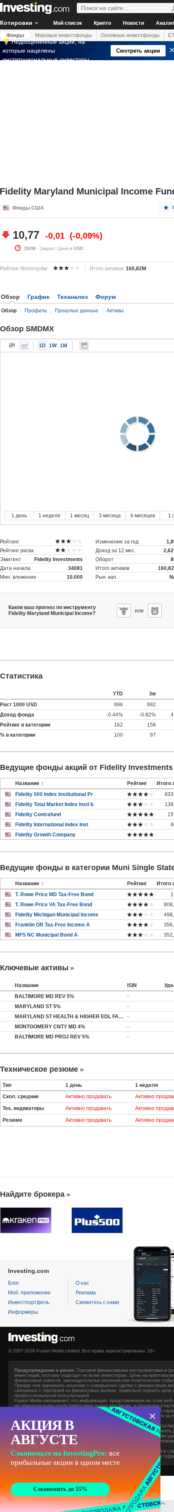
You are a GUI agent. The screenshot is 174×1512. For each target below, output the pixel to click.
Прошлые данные (76, 311)
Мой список (67, 23)
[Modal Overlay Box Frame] (80, 1459)
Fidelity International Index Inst (51, 825)
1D (42, 346)
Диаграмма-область (24, 345)
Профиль (35, 311)
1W (53, 346)
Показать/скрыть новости (84, 345)
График (38, 296)
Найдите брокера (32, 1194)
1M (63, 346)
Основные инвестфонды (130, 35)
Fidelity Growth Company (45, 835)
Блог (13, 1283)
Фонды (15, 35)
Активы (115, 311)
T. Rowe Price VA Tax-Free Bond (53, 905)
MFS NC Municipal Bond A (46, 935)
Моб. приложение (29, 1293)
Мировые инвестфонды (63, 35)
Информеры (23, 1312)
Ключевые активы (34, 968)
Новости (133, 23)
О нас (82, 1283)
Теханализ (72, 296)
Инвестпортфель (28, 1302)
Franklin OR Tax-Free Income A (52, 925)
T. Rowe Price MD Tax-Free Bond (54, 894)
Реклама (86, 1293)
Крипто (102, 23)
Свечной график (12, 345)
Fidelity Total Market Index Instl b (54, 804)
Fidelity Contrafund (38, 814)
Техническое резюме (39, 1069)
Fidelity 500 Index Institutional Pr (54, 794)
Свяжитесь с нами (97, 1302)
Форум (105, 296)
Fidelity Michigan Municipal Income (56, 915)
